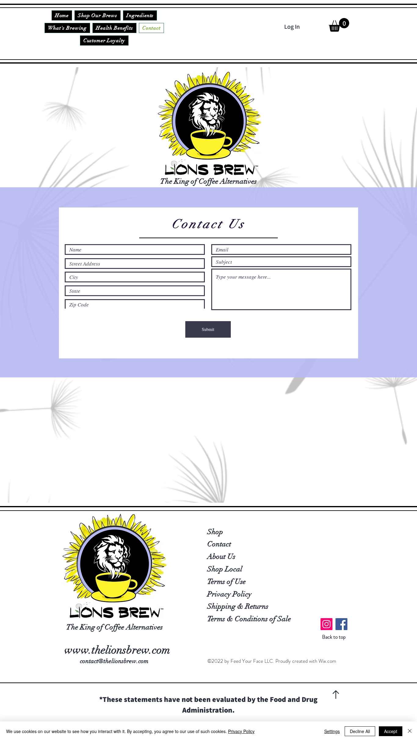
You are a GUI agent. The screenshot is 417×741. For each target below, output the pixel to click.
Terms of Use (226, 581)
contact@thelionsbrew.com (114, 661)
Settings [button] (332, 731)
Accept (390, 731)
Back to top (334, 636)
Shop (215, 531)
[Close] (409, 731)
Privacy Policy (229, 594)
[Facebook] (341, 624)
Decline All (360, 731)
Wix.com (327, 661)
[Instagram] (326, 624)
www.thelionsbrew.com (117, 650)
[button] (339, 25)
